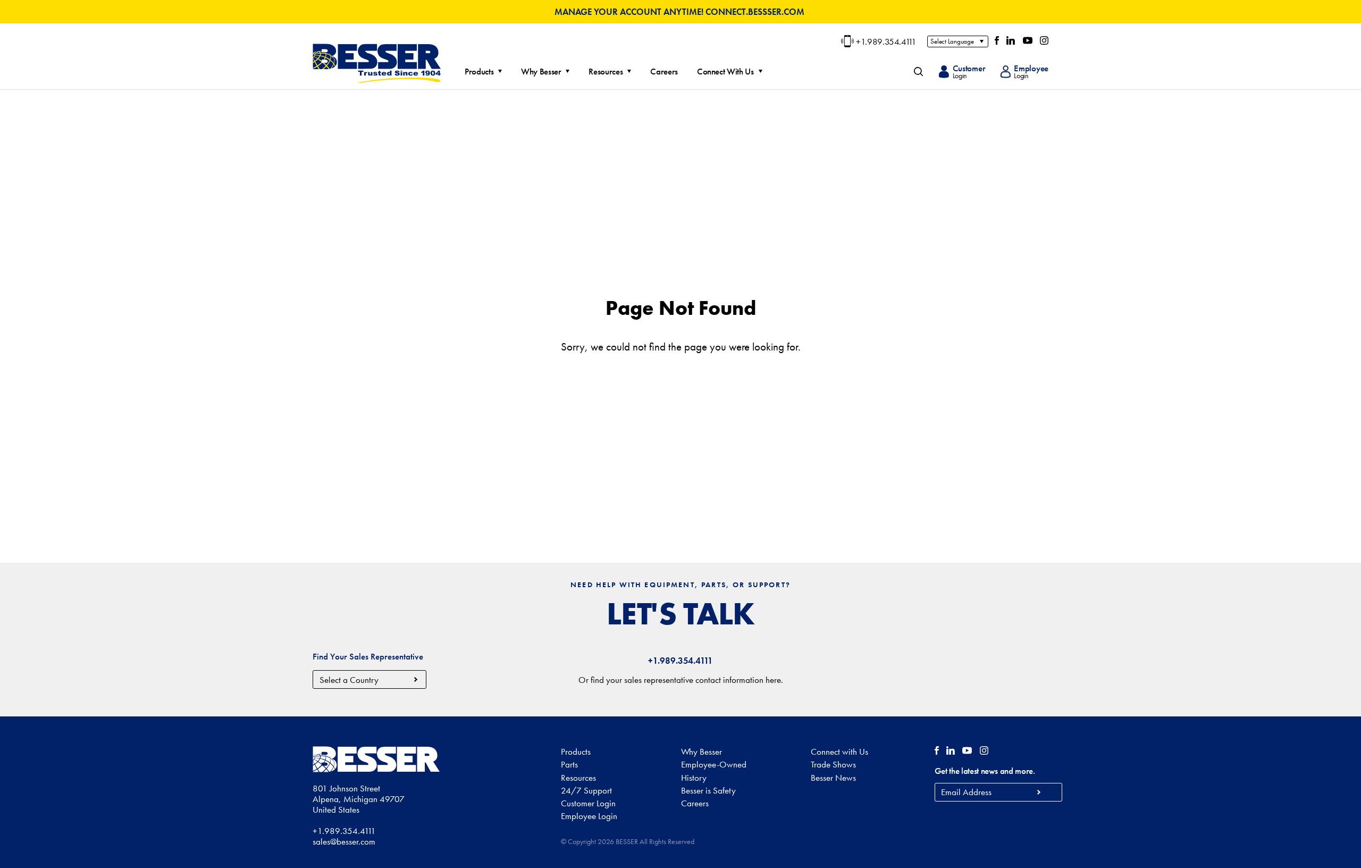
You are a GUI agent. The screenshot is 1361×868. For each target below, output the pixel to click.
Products (479, 71)
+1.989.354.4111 (886, 41)
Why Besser (541, 71)
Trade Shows (833, 764)
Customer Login (588, 803)
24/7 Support (586, 790)
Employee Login (589, 816)
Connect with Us (839, 751)
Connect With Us (725, 71)
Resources (606, 71)
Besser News (833, 777)
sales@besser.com (344, 841)
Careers (664, 71)
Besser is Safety (708, 790)
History (694, 777)
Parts (569, 764)
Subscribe (1039, 792)
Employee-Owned (713, 764)
